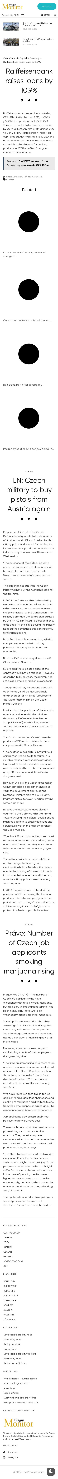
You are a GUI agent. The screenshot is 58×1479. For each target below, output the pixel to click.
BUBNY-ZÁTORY (11, 1296)
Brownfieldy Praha (12, 1359)
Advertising (9, 1388)
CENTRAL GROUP (11, 1233)
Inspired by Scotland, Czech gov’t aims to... (28, 449)
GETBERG (8, 1257)
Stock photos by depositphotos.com (21, 1403)
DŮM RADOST (10, 1320)
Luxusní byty (10, 1349)
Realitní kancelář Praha (15, 1363)
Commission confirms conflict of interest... (27, 320)
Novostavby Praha (12, 1340)
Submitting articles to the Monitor (20, 1398)
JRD (5, 1266)
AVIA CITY (8, 1310)
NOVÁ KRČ (8, 1305)
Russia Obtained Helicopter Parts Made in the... (37, 24)
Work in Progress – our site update (20, 1379)
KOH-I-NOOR (10, 1301)
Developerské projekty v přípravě (20, 1354)
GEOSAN (8, 1252)
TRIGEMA (8, 1238)
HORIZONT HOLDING (13, 1262)
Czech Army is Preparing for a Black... (38, 40)
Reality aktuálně (12, 1344)
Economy (10, 179)
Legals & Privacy (11, 1393)
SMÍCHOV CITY (10, 1286)
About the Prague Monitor (16, 1384)
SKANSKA (8, 1247)
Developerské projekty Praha (18, 1335)
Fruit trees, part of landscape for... (23, 385)
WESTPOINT (9, 1315)
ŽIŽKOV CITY (9, 1291)
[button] (46, 6)
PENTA (7, 1242)
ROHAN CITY (9, 1282)
